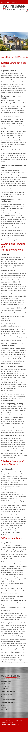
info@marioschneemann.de (10, 2)
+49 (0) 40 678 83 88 (9, 1)
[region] (14, 41)
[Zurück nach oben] (16, 729)
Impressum (3, 707)
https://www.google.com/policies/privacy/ (14, 607)
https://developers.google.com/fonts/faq (13, 601)
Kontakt (3, 705)
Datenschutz (4, 710)
